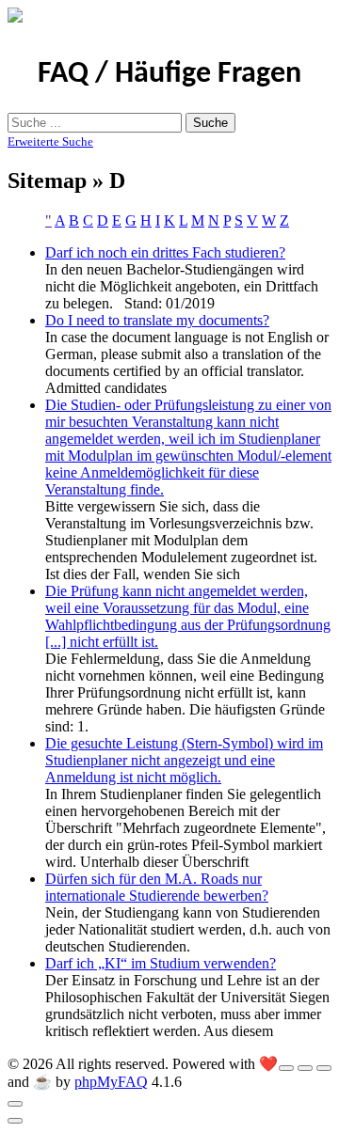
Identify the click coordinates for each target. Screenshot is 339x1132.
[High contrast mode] (323, 1068)
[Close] (15, 1104)
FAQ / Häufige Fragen (169, 74)
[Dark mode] (305, 1068)
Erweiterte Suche (50, 141)
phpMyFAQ (111, 1082)
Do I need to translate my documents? (157, 320)
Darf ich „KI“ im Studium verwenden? (160, 963)
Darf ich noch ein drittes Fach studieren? (165, 252)
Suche (210, 123)
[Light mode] (286, 1068)
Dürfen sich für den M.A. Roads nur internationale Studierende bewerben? (156, 887)
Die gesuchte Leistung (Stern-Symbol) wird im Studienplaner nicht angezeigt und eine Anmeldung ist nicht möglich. (184, 760)
